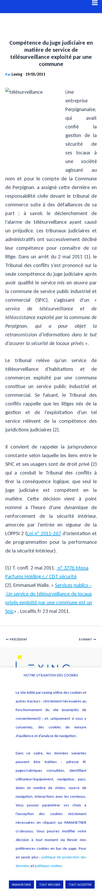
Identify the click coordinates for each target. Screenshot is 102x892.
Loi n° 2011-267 (44, 533)
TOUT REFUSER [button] (49, 884)
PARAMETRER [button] (21, 884)
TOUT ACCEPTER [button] (80, 884)
